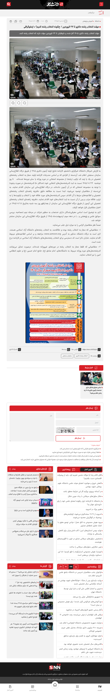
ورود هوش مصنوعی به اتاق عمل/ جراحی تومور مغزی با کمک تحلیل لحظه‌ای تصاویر (80, 524)
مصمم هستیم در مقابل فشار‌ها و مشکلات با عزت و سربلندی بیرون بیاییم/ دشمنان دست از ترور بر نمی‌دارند (22, 478)
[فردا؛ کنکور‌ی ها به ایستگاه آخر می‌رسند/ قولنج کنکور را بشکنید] (46, 616)
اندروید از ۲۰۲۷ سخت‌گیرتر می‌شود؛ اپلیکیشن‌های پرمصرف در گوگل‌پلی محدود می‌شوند (83, 516)
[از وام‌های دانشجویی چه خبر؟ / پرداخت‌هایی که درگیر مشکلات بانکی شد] (46, 585)
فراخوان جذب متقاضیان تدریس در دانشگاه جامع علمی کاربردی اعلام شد (80, 574)
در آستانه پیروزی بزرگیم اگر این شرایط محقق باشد (79, 12)
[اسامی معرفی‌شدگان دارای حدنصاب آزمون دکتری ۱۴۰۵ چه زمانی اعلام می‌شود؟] (91, 378)
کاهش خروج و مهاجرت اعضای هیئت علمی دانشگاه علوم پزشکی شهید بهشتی (80, 485)
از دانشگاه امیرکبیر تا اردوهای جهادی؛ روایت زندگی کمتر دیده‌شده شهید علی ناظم (80, 650)
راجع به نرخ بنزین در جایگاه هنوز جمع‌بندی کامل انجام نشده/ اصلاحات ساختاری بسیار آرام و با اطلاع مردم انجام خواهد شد (23, 491)
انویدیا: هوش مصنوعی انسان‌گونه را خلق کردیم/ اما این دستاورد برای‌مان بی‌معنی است (80, 553)
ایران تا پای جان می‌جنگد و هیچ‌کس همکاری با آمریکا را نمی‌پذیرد (24, 533)
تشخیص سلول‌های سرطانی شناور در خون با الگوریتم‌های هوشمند (79, 540)
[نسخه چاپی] (10, 21)
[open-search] (9, 4)
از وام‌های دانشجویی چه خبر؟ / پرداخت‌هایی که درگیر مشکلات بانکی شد (23, 584)
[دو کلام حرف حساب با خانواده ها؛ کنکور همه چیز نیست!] (46, 595)
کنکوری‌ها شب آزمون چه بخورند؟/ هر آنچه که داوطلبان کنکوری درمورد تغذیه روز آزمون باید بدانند (23, 627)
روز (76, 566)
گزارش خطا (75, 349)
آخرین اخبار (88, 469)
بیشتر (12, 469)
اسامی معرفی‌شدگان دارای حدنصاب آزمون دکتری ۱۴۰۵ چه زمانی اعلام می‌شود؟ (93, 390)
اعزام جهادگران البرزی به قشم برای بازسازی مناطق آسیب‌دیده (83, 637)
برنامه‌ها (77, 690)
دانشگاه (97, 21)
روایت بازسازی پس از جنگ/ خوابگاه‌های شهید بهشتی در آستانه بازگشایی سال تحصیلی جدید (80, 582)
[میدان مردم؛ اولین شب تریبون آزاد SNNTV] (46, 502)
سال (60, 566)
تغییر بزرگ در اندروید (94, 509)
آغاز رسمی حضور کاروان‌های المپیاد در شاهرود (84, 610)
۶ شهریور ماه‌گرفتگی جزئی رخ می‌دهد (87, 597)
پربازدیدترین (32, 690)
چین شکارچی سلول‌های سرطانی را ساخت (85, 547)
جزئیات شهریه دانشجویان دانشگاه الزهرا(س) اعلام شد (81, 623)
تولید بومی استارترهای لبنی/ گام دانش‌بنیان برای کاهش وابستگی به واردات (80, 532)
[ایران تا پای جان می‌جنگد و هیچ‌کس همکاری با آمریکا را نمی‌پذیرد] (46, 534)
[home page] (55, 684)
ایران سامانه (51, 679)
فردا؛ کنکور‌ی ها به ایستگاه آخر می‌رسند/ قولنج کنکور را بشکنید (23, 615)
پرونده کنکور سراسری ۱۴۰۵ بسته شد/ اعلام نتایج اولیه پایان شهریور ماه (23, 605)
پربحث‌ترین (66, 469)
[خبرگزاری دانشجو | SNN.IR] (55, 4)
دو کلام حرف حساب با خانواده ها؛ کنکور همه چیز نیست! (23, 594)
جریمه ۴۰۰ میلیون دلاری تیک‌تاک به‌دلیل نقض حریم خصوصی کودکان (81, 629)
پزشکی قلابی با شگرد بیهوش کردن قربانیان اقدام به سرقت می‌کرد (25, 522)
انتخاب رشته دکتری (82, 356)
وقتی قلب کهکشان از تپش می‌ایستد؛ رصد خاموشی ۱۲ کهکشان (81, 616)
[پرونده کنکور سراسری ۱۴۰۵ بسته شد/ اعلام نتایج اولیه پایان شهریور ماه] (46, 606)
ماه (66, 566)
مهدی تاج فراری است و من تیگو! (25, 510)
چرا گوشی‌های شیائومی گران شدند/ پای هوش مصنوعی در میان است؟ (80, 603)
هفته (70, 566)
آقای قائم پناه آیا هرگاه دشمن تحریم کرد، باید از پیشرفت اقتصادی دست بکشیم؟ (79, 477)
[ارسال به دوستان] (20, 21)
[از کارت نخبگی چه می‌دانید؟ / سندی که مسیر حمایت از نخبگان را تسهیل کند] (46, 574)
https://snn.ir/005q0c (90, 349)
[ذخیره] (15, 21)
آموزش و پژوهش (87, 21)
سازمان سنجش (67, 356)
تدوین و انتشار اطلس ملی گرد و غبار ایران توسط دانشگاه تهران (83, 590)
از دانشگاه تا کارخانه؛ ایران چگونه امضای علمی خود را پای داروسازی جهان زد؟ (79, 503)
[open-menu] (101, 4)
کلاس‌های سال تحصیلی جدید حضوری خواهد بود (83, 644)
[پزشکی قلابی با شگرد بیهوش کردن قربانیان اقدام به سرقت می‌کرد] (46, 523)
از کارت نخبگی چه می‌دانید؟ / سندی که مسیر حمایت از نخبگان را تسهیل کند (23, 574)
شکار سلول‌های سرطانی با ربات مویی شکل (85, 496)
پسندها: (64, 349)
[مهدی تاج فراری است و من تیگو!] (46, 513)
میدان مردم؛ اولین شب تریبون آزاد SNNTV (25, 502)
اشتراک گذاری (13, 349)
